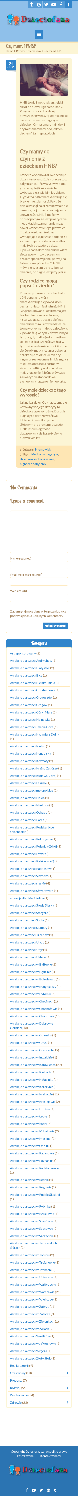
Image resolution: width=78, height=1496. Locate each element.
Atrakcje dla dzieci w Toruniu (30, 1255)
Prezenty (16, 1380)
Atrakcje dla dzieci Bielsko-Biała (32, 683)
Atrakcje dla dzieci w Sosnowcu (31, 1228)
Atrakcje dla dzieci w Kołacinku (31, 1079)
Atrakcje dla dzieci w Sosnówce (31, 1221)
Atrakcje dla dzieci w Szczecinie (32, 1236)
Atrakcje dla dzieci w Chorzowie (32, 1016)
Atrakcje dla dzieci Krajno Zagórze (34, 768)
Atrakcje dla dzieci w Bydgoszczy (33, 986)
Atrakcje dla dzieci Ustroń (28, 957)
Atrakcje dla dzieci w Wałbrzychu (33, 1284)
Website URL (19, 591)
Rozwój (20, 51)
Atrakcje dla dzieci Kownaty (29, 761)
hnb (43, 464)
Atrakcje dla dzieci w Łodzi (28, 1124)
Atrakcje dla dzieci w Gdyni (28, 1042)
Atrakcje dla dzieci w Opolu (29, 1146)
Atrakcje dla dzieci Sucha (27, 920)
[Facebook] (61, 4)
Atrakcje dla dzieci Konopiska (30, 753)
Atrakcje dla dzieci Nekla (27, 798)
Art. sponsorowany (23, 653)
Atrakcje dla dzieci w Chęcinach (31, 1001)
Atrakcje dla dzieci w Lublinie (30, 1109)
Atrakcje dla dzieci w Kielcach (30, 1072)
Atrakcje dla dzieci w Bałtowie (31, 964)
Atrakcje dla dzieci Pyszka (28, 854)
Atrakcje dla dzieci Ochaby (28, 812)
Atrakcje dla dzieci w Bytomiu (30, 994)
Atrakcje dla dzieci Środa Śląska (32, 905)
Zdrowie (16, 1402)
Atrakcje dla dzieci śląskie (28, 883)
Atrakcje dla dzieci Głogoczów (31, 697)
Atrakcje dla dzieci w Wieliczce (31, 1299)
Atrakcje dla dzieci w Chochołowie (33, 1009)
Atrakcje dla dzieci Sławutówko (31, 891)
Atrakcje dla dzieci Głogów (28, 705)
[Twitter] (46, 4)
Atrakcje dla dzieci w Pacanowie (32, 1153)
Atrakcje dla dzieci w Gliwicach (31, 1050)
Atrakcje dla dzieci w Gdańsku (31, 1035)
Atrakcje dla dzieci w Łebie (28, 1116)
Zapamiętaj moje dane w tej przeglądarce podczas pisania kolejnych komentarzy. (38, 613)
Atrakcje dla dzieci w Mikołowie (32, 1131)
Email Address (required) (26, 574)
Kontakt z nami (50, 1456)
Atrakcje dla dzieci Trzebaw (29, 935)
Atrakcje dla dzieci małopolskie (31, 790)
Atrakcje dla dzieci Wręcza (28, 1351)
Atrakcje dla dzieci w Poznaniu (31, 1160)
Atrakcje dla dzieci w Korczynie (31, 1087)
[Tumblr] (31, 4)
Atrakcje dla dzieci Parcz (27, 820)
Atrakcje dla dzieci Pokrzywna (31, 839)
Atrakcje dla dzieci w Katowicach (33, 1065)
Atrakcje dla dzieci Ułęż (26, 950)
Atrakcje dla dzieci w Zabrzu (29, 1307)
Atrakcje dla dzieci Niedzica (29, 805)
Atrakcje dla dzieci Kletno (27, 746)
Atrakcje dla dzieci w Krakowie (31, 1094)
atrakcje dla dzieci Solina (27, 898)
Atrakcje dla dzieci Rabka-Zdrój (32, 861)
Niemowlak (34, 51)
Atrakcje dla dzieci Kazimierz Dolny (34, 734)
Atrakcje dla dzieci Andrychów (31, 661)
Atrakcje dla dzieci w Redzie (29, 1180)
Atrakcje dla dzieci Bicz (26, 675)
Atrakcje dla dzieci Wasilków (30, 1336)
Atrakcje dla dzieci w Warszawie (32, 1292)
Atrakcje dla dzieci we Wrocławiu (33, 1343)
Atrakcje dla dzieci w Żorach (29, 1329)
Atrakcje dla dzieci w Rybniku (30, 1206)
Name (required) (20, 558)
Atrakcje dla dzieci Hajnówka (30, 720)
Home (9, 51)
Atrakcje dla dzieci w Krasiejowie (32, 1101)
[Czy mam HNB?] (44, 80)
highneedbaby (29, 464)
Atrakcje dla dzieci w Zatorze (30, 1314)
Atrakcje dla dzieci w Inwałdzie (31, 1057)
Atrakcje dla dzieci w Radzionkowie (34, 1168)
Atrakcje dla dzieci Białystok (30, 668)
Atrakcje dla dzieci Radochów (30, 868)
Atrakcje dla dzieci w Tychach (30, 1270)
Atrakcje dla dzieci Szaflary (28, 927)
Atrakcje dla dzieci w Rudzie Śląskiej (35, 1194)
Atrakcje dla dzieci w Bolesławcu (32, 979)
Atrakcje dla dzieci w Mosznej (30, 1138)
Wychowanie (19, 1395)
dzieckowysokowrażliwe (37, 459)
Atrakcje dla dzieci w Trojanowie (32, 1262)
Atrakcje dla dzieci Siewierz (29, 876)
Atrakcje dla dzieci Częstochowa (32, 690)
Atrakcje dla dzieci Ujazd (27, 942)
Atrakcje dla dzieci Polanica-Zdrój (33, 846)
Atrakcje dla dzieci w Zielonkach (32, 1321)
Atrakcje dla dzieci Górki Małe (31, 712)
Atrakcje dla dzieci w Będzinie (30, 972)
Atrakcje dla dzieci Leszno (28, 783)
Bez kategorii (19, 1366)
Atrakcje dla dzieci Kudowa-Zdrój (33, 776)
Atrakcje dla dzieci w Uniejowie (31, 1277)
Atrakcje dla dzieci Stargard (29, 913)
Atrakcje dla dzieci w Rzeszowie (32, 1214)
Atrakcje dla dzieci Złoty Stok (30, 1358)
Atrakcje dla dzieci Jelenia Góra (31, 727)
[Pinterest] (38, 4)
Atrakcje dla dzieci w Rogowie (30, 1187)
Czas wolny (18, 1373)
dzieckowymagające (44, 454)
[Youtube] (53, 4)
